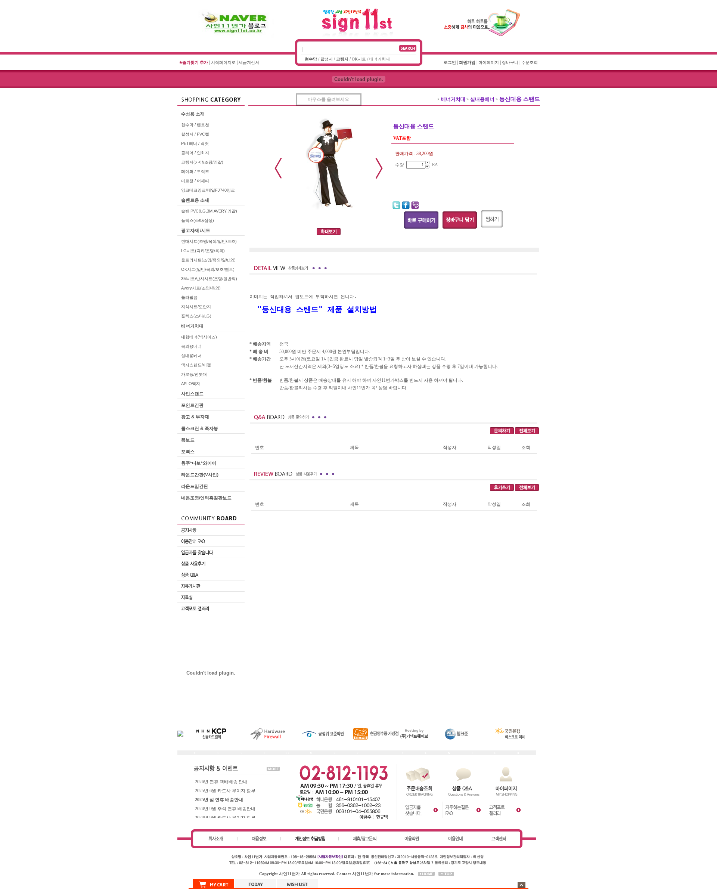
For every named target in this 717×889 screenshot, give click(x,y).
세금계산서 (249, 62)
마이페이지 (488, 62)
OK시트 (359, 59)
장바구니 (510, 62)
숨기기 (521, 885)
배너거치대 (379, 59)
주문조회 (529, 62)
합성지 (326, 59)
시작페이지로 (223, 62)
